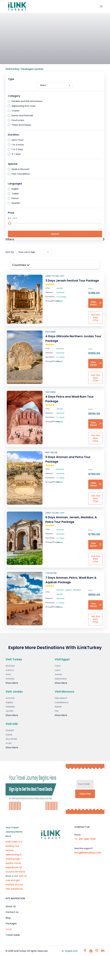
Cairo (58, 665)
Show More (12, 683)
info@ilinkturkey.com (87, 852)
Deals (9, 929)
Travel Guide (13, 935)
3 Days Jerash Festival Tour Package (72, 281)
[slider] (9, 223)
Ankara (10, 670)
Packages (27, 69)
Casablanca (61, 702)
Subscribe (85, 793)
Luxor (58, 670)
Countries (19, 265)
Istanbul (10, 665)
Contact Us (12, 912)
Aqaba (9, 702)
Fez (57, 711)
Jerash (9, 711)
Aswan (58, 674)
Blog (8, 917)
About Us (11, 906)
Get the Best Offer (95, 317)
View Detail (93, 303)
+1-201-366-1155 (85, 839)
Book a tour (12, 875)
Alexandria (61, 678)
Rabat (58, 706)
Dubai (9, 734)
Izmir (8, 674)
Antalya (10, 678)
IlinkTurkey (12, 69)
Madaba (10, 706)
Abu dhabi (11, 739)
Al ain (9, 743)
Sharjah (10, 730)
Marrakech (61, 698)
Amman (10, 698)
